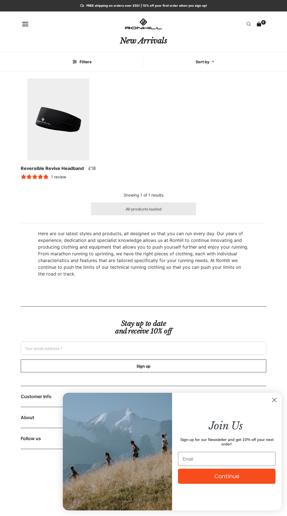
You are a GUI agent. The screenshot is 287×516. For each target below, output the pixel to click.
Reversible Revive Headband (52, 168)
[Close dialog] (274, 400)
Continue (226, 476)
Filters (86, 61)
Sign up (143, 366)
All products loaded (144, 209)
